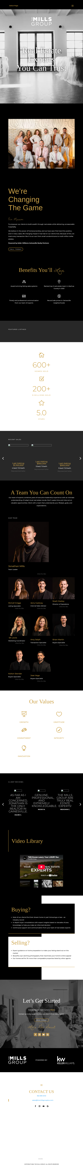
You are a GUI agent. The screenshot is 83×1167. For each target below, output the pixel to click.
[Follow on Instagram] (39, 1034)
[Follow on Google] (47, 1034)
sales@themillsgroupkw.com (42, 1100)
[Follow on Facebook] (35, 1034)
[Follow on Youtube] (43, 1034)
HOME (40, 1159)
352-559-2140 (41, 1096)
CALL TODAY (16, 249)
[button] (3, 458)
